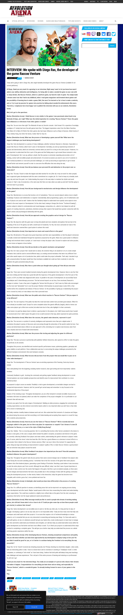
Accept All (34, 607)
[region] (25, 601)
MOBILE (86, 1)
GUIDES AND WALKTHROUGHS (55, 21)
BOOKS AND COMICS (43, 1)
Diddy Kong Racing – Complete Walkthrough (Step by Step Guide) (27, 590)
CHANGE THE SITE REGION (14, 1)
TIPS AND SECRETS (74, 21)
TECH (71, 1)
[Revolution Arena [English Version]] (8, 21)
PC (98, 1)
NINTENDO (92, 1)
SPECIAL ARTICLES (18, 21)
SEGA (110, 1)
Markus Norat (29, 78)
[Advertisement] (81, 9)
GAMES (52, 1)
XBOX (115, 1)
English (102, 613)
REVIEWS (40, 21)
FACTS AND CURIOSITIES (30, 1)
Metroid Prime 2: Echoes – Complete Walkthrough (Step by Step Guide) (58, 590)
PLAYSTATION (104, 1)
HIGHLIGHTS (27, 578)
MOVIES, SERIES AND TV (62, 1)
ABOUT (101, 21)
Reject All (15, 607)
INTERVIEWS (31, 21)
